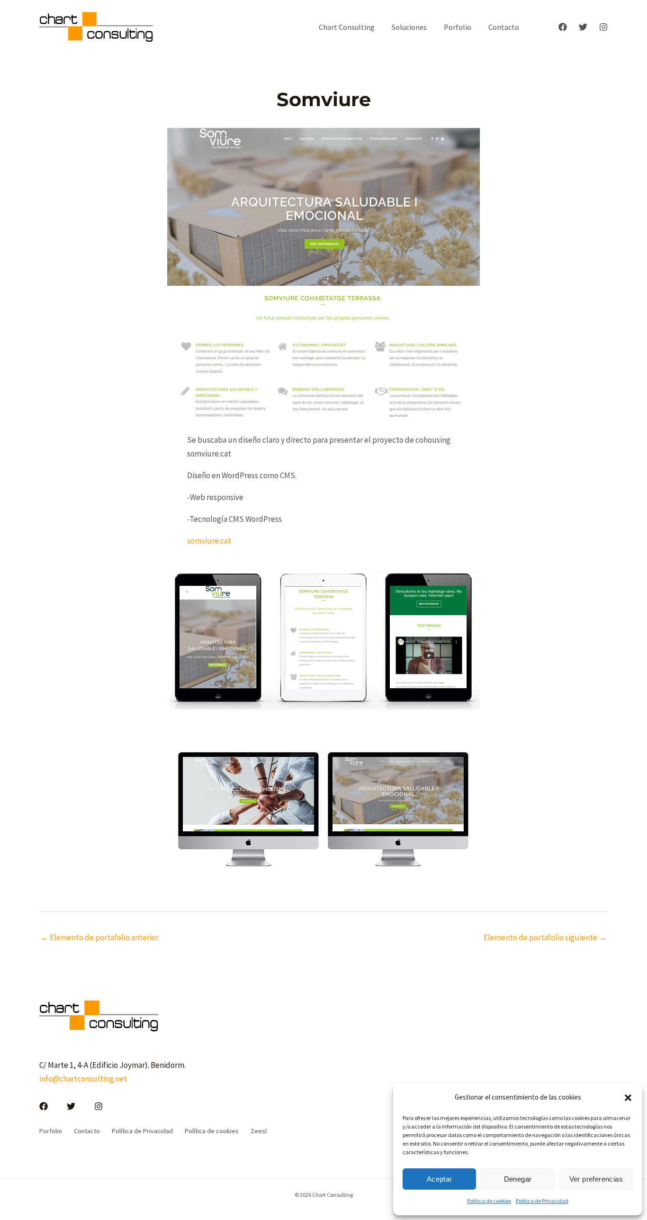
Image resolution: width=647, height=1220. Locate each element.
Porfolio (457, 27)
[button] (628, 1097)
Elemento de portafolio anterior (99, 937)
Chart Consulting (347, 27)
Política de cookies (489, 1200)
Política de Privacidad (542, 1200)
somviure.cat (209, 541)
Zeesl (259, 1131)
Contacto (503, 27)
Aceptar (439, 1179)
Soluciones (409, 27)
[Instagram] (603, 27)
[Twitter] (583, 27)
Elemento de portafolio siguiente (545, 937)
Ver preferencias (596, 1179)
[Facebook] (562, 27)
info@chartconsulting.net (83, 1079)
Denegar (518, 1179)
